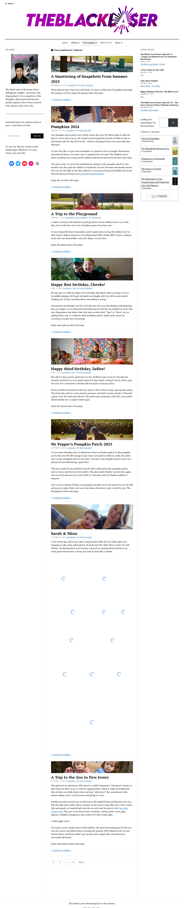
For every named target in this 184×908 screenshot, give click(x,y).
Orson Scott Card (148, 161)
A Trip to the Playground (74, 213)
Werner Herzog (147, 171)
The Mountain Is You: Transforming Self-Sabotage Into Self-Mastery (155, 182)
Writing (74, 42)
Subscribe (37, 136)
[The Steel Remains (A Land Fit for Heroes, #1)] (175, 144)
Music (117, 42)
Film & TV (105, 42)
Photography (89, 42)
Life (64, 42)
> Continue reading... (61, 99)
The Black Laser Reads (149, 64)
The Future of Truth (151, 168)
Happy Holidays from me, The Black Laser (159, 91)
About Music (145, 86)
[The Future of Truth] (175, 174)
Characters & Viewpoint (153, 158)
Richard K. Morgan (148, 141)
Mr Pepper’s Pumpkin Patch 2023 (81, 444)
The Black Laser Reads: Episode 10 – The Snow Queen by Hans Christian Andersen (159, 103)
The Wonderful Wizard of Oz (155, 148)
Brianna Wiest (147, 188)
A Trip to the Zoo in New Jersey (80, 777)
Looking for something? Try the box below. (148, 122)
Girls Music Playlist (149, 81)
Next (81, 862)
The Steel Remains (150, 138)
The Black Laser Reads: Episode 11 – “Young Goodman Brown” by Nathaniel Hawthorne (158, 56)
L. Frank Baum (147, 151)
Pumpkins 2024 (65, 126)
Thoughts (96, 218)
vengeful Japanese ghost (92, 173)
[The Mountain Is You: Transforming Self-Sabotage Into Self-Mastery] (175, 184)
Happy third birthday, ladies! (78, 368)
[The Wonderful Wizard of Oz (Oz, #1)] (175, 154)
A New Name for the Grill (152, 70)
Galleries (72, 85)
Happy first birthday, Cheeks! (78, 284)
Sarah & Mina (64, 533)
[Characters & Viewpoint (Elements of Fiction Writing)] (175, 164)
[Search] (173, 122)
